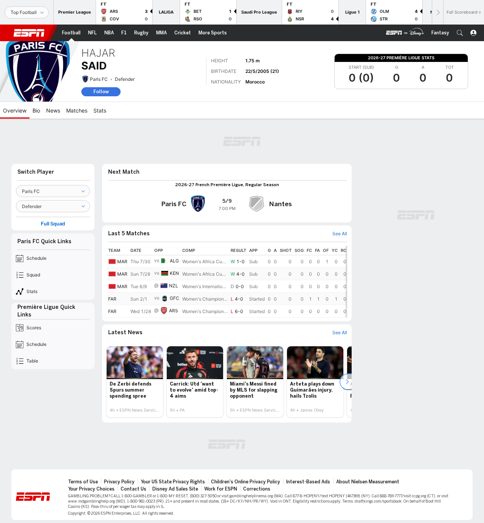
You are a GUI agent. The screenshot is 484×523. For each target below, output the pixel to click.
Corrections (256, 489)
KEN (174, 273)
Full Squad (53, 224)
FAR (112, 299)
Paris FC (99, 79)
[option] (135, 381)
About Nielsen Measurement (367, 481)
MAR (122, 261)
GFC (174, 298)
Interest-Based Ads (308, 481)
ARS (173, 310)
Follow (101, 91)
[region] (227, 282)
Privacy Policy (119, 481)
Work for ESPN (220, 489)
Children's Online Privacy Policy (245, 481)
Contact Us (133, 489)
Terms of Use (83, 481)
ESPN (29, 33)
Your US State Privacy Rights (173, 481)
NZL (173, 285)
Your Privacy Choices (91, 489)
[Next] (437, 12)
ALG (174, 261)
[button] (460, 33)
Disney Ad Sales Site (175, 489)
